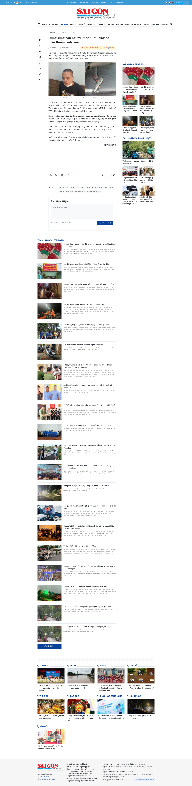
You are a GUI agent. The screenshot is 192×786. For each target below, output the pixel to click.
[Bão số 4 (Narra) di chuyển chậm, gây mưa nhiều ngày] (81, 675)
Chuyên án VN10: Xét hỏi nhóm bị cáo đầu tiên (129, 180)
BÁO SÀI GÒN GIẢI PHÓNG (96, 14)
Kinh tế (73, 24)
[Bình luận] (40, 74)
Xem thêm (170, 24)
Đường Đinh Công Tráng (99, 187)
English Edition (71, 2)
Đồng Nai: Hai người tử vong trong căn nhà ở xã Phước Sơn (86, 486)
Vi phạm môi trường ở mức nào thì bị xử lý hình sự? (137, 162)
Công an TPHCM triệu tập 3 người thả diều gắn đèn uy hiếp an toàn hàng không (90, 567)
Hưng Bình (69, 191)
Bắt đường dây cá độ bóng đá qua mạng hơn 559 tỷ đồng (86, 324)
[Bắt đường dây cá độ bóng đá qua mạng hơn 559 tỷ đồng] (50, 331)
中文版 (110, 2)
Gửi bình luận (107, 223)
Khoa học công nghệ (159, 24)
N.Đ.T (82, 187)
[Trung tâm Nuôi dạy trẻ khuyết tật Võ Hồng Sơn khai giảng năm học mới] (81, 706)
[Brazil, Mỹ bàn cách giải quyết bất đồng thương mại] (51, 706)
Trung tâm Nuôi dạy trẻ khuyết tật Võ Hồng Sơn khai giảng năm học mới (81, 718)
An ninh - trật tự (67, 32)
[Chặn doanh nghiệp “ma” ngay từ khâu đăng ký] (147, 171)
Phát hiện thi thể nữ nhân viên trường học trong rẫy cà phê (87, 627)
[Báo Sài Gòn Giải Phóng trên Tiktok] (173, 3)
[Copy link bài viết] (40, 68)
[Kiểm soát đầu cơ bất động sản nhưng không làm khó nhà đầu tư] (141, 675)
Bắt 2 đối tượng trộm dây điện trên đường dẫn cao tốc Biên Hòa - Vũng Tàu (89, 446)
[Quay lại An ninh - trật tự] (40, 79)
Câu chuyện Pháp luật (136, 138)
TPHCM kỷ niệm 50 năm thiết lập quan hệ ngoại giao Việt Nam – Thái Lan (50, 687)
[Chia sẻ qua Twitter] (40, 51)
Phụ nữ (146, 24)
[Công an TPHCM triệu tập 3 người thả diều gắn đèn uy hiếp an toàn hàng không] (50, 573)
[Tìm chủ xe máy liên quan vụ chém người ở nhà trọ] (50, 352)
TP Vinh (61, 191)
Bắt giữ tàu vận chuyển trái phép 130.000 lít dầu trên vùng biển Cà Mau (90, 507)
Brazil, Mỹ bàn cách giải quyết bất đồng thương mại (51, 717)
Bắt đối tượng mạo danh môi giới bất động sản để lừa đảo (86, 264)
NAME (112, 187)
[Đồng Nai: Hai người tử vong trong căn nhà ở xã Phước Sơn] (50, 493)
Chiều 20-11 (74, 187)
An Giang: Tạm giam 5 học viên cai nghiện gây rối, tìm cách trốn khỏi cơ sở (88, 386)
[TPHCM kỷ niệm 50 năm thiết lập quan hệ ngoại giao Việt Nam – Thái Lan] (51, 675)
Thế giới (81, 24)
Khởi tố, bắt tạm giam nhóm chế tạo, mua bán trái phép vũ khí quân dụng (90, 406)
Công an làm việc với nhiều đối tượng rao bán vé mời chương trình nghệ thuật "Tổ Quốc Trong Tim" (89, 245)
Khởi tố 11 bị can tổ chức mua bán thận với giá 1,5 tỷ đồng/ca (87, 425)
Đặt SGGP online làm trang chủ (145, 779)
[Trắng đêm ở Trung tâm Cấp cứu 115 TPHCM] (141, 706)
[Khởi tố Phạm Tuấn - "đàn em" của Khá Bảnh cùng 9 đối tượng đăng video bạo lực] (111, 675)
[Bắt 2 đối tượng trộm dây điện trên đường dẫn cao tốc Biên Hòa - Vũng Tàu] (50, 452)
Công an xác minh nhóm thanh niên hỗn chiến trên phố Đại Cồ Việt (90, 284)
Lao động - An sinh (133, 24)
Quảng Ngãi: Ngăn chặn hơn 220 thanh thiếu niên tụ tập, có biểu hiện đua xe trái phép (89, 527)
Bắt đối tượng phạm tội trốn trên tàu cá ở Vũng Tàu (84, 304)
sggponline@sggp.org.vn (48, 779)
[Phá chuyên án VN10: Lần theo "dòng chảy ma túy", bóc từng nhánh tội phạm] (50, 472)
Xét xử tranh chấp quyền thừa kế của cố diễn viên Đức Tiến (147, 199)
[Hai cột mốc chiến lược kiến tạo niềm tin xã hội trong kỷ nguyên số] (111, 706)
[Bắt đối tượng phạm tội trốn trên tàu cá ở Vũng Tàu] (50, 311)
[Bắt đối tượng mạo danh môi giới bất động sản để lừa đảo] (50, 271)
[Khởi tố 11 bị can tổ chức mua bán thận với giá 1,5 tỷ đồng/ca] (50, 432)
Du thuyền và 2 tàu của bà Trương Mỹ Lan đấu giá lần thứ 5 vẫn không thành (129, 200)
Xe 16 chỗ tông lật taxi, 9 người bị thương (80, 546)
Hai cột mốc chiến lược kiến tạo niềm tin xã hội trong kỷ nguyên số (111, 717)
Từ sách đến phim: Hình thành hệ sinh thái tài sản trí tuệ (50, 747)
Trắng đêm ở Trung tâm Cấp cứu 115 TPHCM (140, 717)
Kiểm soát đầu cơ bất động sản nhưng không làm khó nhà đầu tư (141, 686)
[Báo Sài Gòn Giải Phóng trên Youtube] (170, 3)
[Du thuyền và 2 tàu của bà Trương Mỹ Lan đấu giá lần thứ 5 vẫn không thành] (130, 191)
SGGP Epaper (120, 2)
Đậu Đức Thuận (64, 187)
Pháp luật (64, 24)
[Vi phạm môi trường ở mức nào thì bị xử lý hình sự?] (138, 150)
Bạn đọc (119, 24)
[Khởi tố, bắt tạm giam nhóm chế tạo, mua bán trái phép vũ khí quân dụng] (50, 412)
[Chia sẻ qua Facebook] (40, 45)
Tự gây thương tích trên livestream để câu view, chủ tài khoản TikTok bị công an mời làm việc (88, 366)
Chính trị (46, 24)
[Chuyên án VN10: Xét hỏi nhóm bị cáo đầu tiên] (130, 171)
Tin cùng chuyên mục (51, 240)
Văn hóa (110, 24)
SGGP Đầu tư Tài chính (99, 2)
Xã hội (55, 24)
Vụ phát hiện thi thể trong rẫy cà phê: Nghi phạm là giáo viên (87, 607)
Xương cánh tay (80, 191)
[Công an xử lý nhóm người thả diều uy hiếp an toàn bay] (50, 593)
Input (88, 187)
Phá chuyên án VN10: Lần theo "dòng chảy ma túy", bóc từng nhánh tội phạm (87, 467)
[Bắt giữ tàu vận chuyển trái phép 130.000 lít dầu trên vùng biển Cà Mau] (50, 513)
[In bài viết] (40, 62)
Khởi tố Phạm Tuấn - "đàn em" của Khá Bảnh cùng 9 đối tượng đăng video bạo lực (110, 687)
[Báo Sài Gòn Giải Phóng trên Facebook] (167, 3)
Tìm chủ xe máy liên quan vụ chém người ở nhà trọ (83, 345)
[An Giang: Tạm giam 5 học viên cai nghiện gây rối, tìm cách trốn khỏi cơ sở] (50, 392)
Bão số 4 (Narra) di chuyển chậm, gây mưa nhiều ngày (80, 686)
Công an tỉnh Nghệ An (94, 191)
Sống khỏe (101, 24)
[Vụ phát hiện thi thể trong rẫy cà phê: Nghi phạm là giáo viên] (50, 613)
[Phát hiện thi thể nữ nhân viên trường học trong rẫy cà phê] (50, 634)
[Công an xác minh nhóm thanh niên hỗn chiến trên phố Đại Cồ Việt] (50, 291)
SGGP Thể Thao (84, 2)
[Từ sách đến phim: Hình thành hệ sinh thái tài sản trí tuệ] (51, 736)
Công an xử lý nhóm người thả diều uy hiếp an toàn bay (85, 586)
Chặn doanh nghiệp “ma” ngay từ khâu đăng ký (146, 180)
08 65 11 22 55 (44, 777)
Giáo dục (91, 24)
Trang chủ (39, 24)
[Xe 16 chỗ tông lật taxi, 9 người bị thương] (50, 553)
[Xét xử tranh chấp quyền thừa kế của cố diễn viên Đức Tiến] (147, 191)
